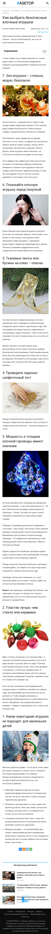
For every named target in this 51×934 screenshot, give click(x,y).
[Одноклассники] (23, 849)
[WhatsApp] (30, 849)
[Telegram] (27, 849)
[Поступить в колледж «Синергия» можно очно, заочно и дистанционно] (8, 900)
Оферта (39, 911)
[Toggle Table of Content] (43, 51)
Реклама (31, 911)
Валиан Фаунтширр (17, 28)
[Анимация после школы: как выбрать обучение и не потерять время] (8, 875)
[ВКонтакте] (20, 849)
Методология (43, 32)
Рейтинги (6, 11)
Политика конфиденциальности (16, 914)
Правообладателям (38, 914)
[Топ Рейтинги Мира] (25, 3)
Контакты (25, 917)
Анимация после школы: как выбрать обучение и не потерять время (31, 875)
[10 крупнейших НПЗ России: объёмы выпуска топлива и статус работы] (8, 888)
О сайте (10, 911)
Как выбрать (15, 11)
